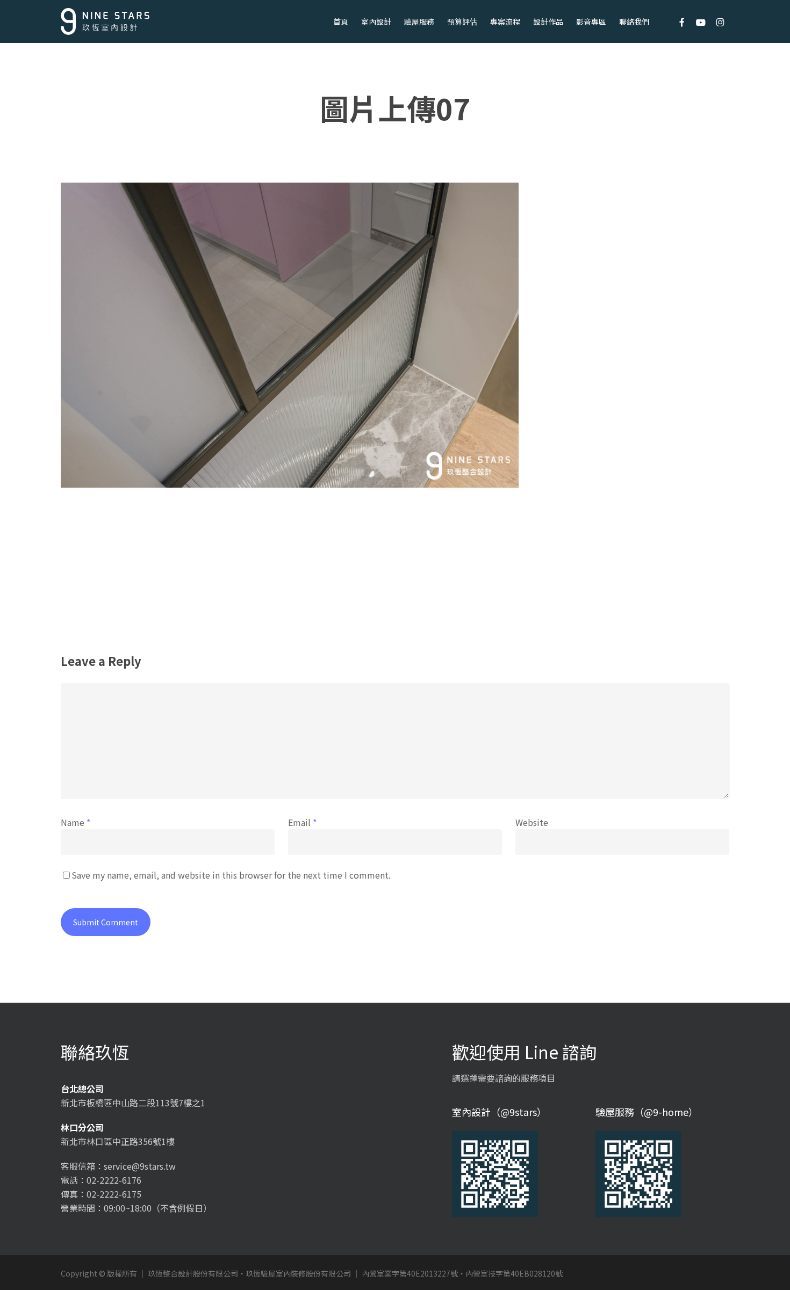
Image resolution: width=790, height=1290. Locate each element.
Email (302, 822)
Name (75, 822)
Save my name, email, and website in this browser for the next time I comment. (231, 874)
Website (531, 822)
